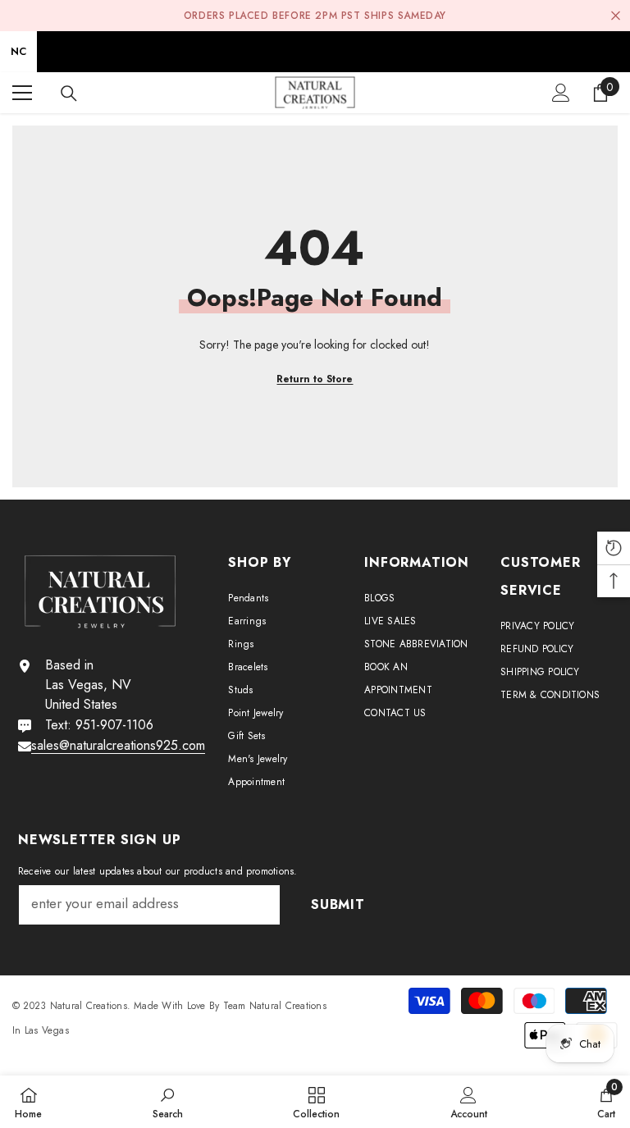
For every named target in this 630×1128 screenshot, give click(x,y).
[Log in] (561, 93)
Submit (338, 904)
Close (615, 16)
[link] (168, 1102)
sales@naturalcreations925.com (118, 745)
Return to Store (314, 379)
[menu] (22, 93)
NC (18, 51)
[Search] (69, 93)
